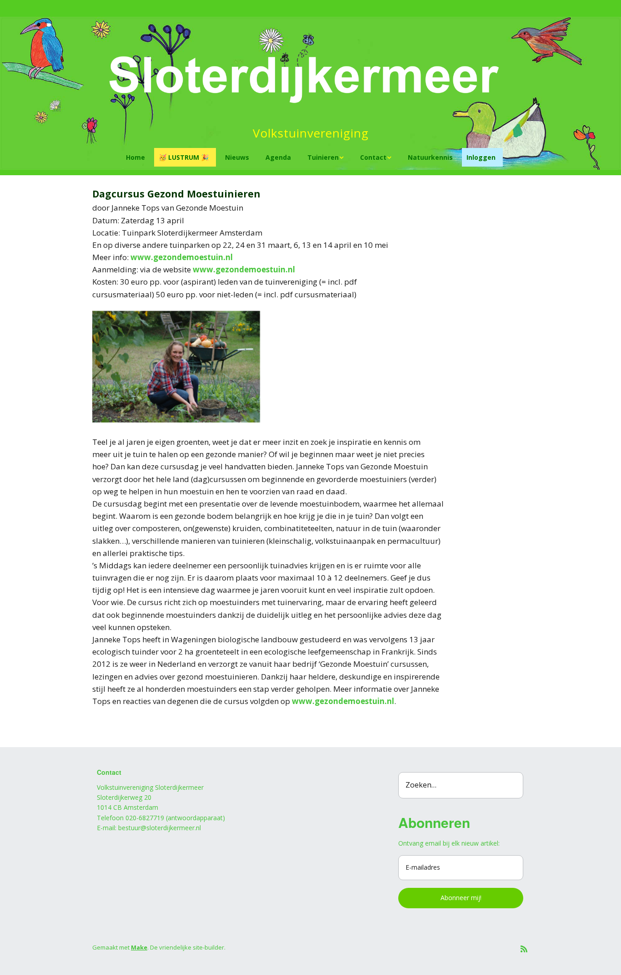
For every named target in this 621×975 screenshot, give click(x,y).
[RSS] (524, 949)
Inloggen (481, 157)
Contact (373, 157)
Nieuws (237, 157)
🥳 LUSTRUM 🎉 (184, 157)
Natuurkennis (430, 157)
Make (139, 947)
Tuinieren (323, 157)
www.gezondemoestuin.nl (181, 257)
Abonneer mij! (461, 897)
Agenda (278, 157)
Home (135, 157)
